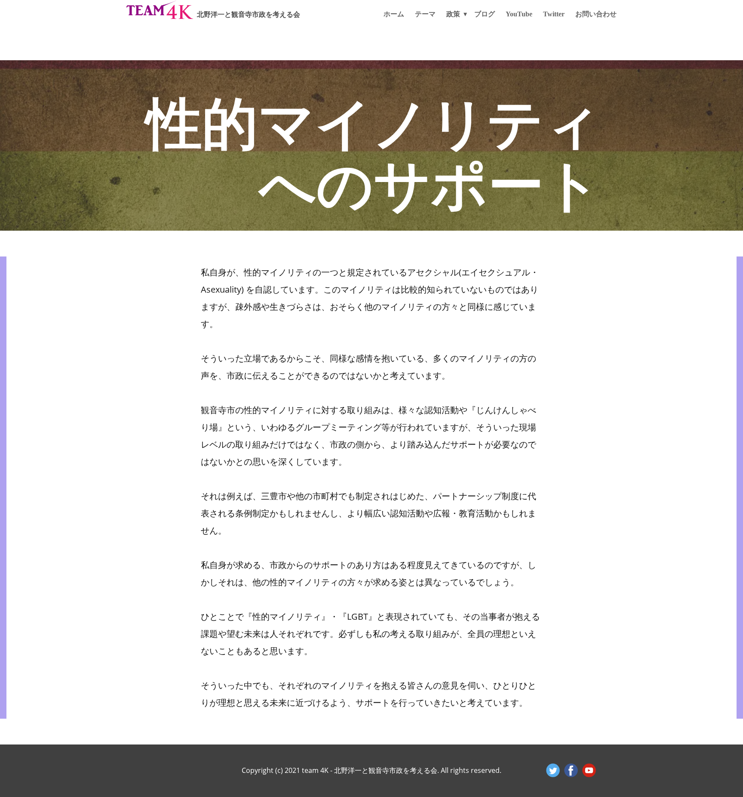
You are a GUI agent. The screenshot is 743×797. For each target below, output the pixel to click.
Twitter (554, 14)
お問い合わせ (596, 14)
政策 (453, 14)
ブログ (484, 14)
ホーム (394, 14)
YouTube (519, 14)
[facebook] (571, 770)
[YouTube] (589, 770)
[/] (159, 9)
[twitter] (553, 770)
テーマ (425, 14)
